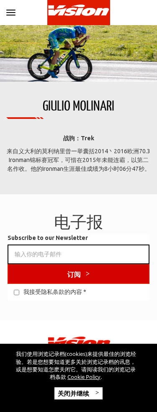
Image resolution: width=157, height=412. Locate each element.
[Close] (11, 11)
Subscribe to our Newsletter (48, 237)
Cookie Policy (83, 377)
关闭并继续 (74, 393)
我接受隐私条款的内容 (52, 291)
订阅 (74, 274)
